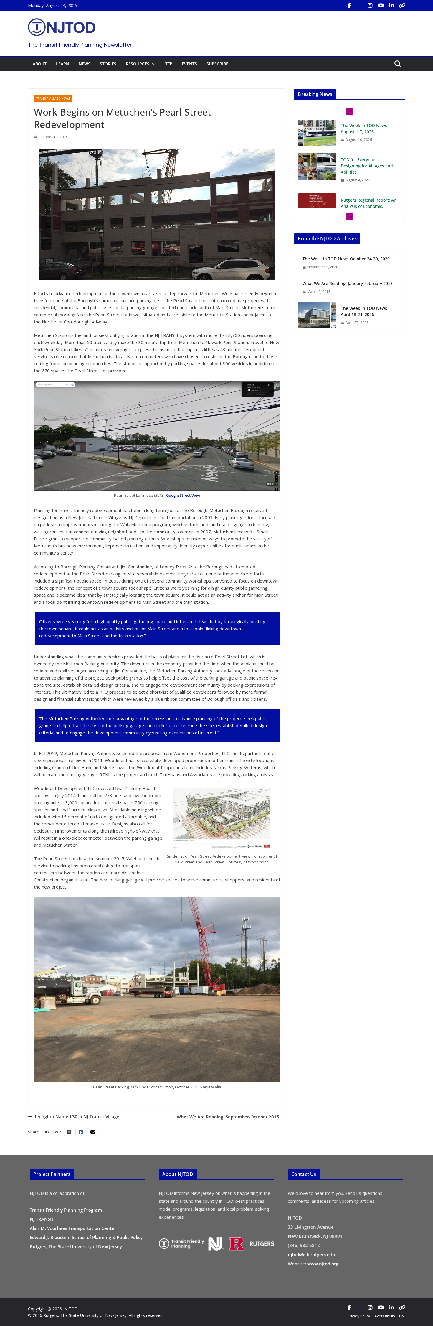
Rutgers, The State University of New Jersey (76, 1246)
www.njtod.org (322, 1263)
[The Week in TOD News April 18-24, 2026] (317, 315)
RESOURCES (137, 64)
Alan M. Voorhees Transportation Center (73, 1228)
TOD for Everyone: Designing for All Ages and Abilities (367, 133)
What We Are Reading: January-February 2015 (348, 283)
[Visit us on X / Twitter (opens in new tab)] (360, 6)
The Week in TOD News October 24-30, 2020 (346, 258)
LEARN (62, 64)
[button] (152, 64)
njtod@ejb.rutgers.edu (311, 1254)
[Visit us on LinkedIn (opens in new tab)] (391, 6)
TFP (168, 64)
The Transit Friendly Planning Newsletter (80, 44)
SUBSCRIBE (217, 64)
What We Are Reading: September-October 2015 (228, 1117)
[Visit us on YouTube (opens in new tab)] (381, 6)
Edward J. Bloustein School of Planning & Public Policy (86, 1237)
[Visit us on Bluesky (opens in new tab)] (402, 6)
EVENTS (189, 64)
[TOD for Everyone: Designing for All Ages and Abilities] (317, 133)
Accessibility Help (389, 1316)
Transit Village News (53, 98)
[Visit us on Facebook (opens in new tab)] (349, 6)
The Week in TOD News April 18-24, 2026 (364, 311)
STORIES (108, 64)
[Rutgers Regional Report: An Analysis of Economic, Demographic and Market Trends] (317, 173)
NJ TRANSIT (42, 1219)
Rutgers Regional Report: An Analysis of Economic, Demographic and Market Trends (368, 176)
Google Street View (183, 495)
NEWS (84, 64)
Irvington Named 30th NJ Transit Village (77, 1116)
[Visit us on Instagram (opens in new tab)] (370, 6)
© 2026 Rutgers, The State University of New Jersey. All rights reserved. (95, 1315)
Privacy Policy (359, 1316)
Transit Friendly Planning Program (66, 1210)
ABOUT (40, 64)
